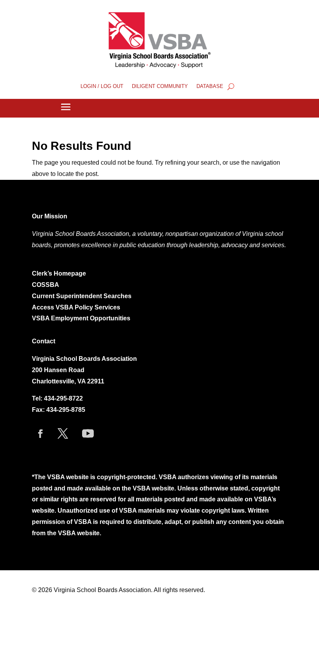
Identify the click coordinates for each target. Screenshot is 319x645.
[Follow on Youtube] (88, 433)
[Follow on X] (62, 433)
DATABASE (209, 86)
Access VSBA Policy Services (77, 307)
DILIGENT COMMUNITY (160, 86)
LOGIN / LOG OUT (102, 86)
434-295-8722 (63, 398)
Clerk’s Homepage (59, 273)
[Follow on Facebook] (40, 433)
